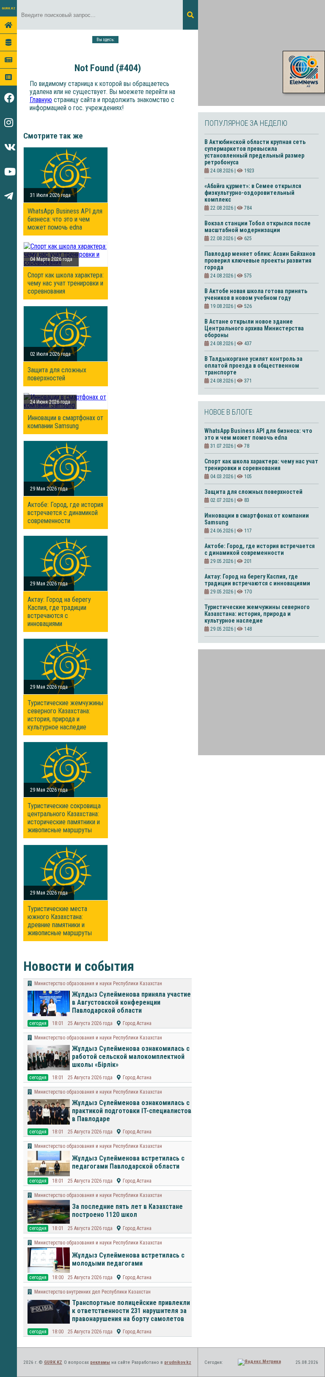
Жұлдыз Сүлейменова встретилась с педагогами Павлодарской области (128, 1162)
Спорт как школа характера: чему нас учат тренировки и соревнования (66, 283)
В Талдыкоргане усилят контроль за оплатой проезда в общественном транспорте (253, 365)
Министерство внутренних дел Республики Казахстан (92, 1291)
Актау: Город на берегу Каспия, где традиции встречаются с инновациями (59, 612)
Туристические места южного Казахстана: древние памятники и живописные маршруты (60, 921)
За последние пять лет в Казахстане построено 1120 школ (127, 1210)
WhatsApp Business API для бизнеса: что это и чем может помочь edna (65, 219)
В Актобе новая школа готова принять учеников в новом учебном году (255, 294)
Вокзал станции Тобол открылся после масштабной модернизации (257, 226)
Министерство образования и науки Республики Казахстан (98, 983)
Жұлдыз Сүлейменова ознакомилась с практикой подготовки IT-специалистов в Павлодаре (131, 1111)
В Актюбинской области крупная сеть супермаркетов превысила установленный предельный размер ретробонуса (255, 152)
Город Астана (137, 1023)
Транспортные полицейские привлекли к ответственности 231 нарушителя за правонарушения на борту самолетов (131, 1311)
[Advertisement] (261, 53)
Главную (41, 100)
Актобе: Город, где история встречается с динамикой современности (65, 513)
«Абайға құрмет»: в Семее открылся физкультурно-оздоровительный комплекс (252, 193)
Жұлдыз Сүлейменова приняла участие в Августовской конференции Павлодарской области (131, 1002)
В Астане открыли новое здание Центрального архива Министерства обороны (254, 328)
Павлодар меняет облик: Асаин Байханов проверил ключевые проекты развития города (259, 260)
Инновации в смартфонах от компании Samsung (65, 422)
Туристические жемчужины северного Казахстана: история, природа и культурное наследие (65, 715)
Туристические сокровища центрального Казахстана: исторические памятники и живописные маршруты (64, 818)
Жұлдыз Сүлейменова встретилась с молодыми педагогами (128, 1259)
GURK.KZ (8, 8)
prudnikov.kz (177, 1362)
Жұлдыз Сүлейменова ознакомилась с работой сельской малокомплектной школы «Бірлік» (131, 1057)
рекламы (100, 1362)
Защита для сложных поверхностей (57, 374)
